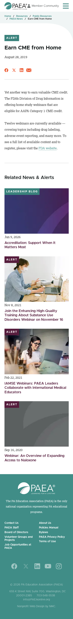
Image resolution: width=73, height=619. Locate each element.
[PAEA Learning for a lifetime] (15, 6)
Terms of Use (47, 541)
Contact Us (11, 523)
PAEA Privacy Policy (52, 537)
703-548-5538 (46, 595)
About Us (45, 523)
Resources (22, 16)
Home (7, 16)
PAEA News (16, 19)
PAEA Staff (11, 527)
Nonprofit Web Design (31, 606)
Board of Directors (16, 532)
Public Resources (42, 16)
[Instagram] (59, 566)
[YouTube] (48, 566)
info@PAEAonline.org (36, 599)
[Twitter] (26, 566)
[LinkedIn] (37, 566)
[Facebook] (14, 566)
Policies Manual (48, 527)
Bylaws (43, 532)
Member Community (45, 5)
